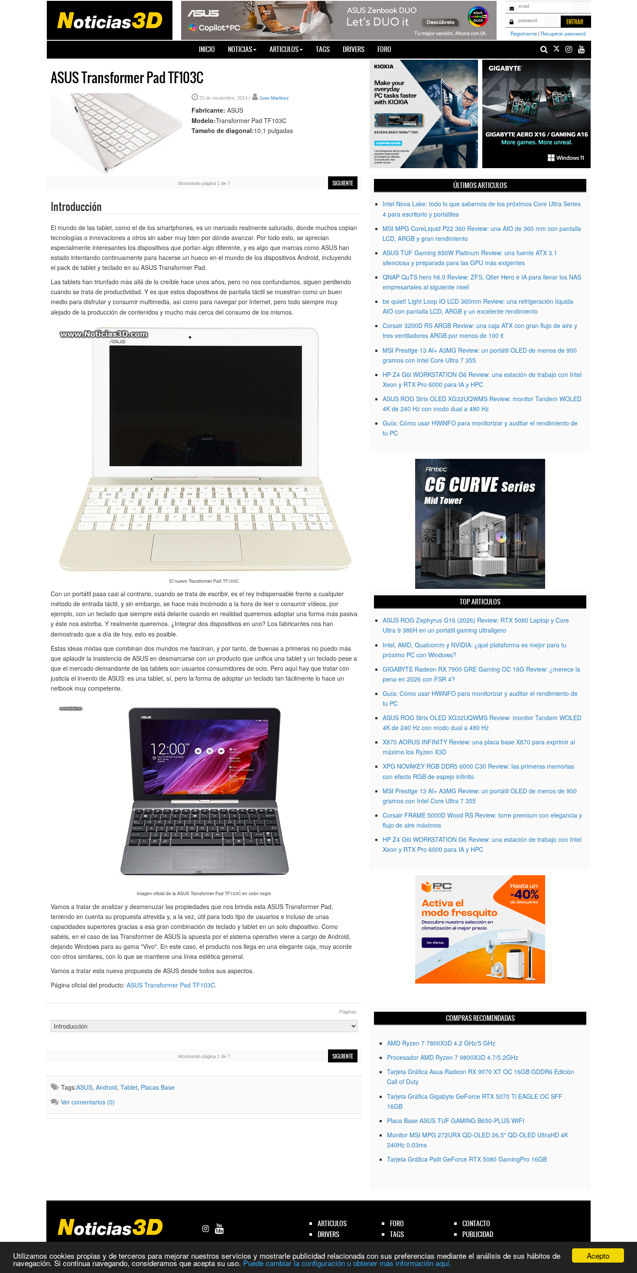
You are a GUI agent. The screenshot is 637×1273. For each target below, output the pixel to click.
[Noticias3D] (109, 19)
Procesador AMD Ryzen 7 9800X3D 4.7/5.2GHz (452, 1057)
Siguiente (342, 183)
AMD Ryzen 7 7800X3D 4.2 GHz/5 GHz (441, 1043)
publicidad (477, 1234)
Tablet (128, 1087)
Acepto (598, 1255)
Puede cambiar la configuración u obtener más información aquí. (347, 1262)
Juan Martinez (274, 98)
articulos (332, 1223)
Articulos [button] (284, 49)
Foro (384, 49)
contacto (476, 1223)
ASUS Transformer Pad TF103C (171, 985)
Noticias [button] (240, 49)
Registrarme (523, 33)
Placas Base (158, 1087)
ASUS (84, 1087)
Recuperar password (563, 33)
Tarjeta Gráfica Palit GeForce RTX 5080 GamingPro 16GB (467, 1159)
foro (397, 1223)
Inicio (210, 49)
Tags (323, 49)
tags (397, 1234)
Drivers (353, 49)
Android (106, 1087)
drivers (328, 1234)
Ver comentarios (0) (88, 1102)
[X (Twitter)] (556, 49)
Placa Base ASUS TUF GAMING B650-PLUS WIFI (455, 1120)
